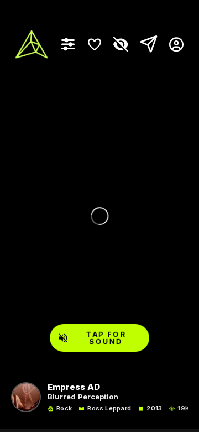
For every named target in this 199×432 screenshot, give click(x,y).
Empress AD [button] (74, 387)
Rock (64, 408)
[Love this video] (94, 44)
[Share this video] (146, 44)
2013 (154, 408)
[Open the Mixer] (68, 44)
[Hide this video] (121, 44)
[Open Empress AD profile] (26, 397)
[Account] (172, 44)
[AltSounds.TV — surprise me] (31, 44)
